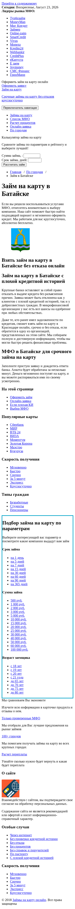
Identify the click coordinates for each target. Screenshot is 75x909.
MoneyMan (17, 22)
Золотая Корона (21, 443)
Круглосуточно (21, 486)
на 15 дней (18, 569)
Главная (15, 172)
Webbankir (17, 52)
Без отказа (17, 842)
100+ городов (11, 736)
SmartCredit (18, 37)
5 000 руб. (18, 615)
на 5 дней (17, 561)
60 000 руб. (18, 645)
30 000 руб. (18, 634)
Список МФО (20, 119)
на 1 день (17, 557)
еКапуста (16, 59)
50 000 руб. (18, 642)
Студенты (17, 506)
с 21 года (17, 677)
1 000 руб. (18, 604)
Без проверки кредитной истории (34, 839)
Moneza (15, 44)
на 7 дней (17, 565)
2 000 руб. (18, 608)
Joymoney (17, 67)
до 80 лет (17, 692)
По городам (18, 130)
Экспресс (16, 482)
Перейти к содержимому (19, 3)
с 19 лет (16, 670)
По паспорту (19, 854)
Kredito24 (16, 48)
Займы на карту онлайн (29, 900)
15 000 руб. (18, 623)
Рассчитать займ (14, 164)
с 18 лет (16, 666)
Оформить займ (21, 397)
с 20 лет (16, 673)
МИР (13, 428)
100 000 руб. (19, 649)
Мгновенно (18, 467)
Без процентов (20, 846)
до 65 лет (17, 681)
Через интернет (21, 835)
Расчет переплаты (14, 754)
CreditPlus (17, 56)
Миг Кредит (19, 25)
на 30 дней (18, 573)
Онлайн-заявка (20, 126)
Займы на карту (21, 115)
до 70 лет (17, 685)
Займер (15, 29)
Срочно (15, 475)
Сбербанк (17, 424)
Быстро (15, 471)
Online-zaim (18, 33)
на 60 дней (18, 576)
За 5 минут (17, 478)
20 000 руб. (18, 627)
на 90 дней (18, 580)
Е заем (14, 63)
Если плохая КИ (21, 405)
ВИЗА (14, 436)
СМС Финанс (20, 71)
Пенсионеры (19, 510)
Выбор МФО (19, 408)
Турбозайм (17, 18)
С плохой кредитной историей (32, 858)
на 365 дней (19, 584)
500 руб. (16, 600)
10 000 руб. (18, 619)
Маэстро (16, 447)
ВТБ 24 (15, 432)
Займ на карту (28, 95)
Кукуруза (16, 451)
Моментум (17, 440)
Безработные (19, 502)
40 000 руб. (18, 638)
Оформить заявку (14, 85)
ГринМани (17, 74)
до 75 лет (17, 688)
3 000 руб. (18, 612)
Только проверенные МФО (21, 718)
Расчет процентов (22, 122)
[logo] (10, 796)
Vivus (14, 41)
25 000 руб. (18, 630)
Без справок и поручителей (29, 850)
